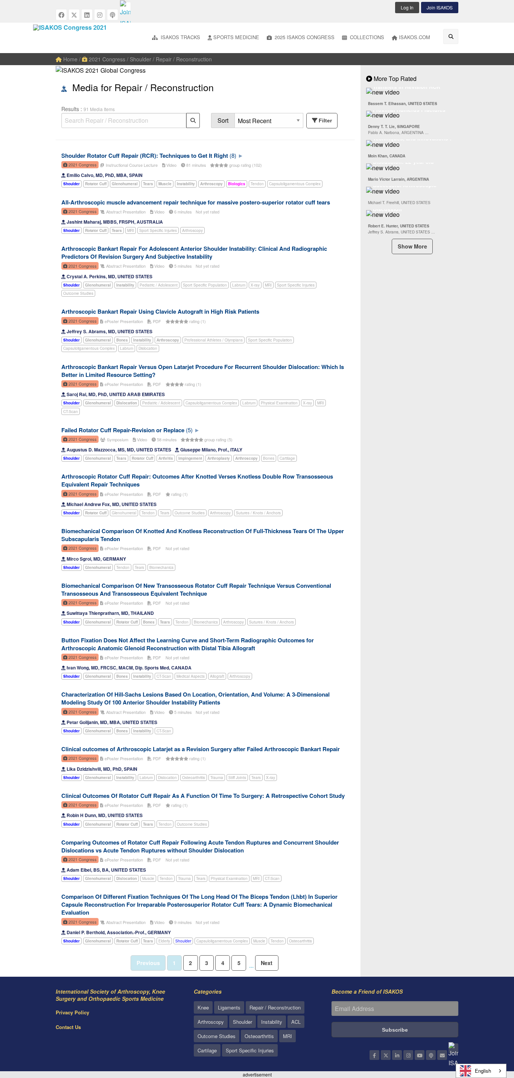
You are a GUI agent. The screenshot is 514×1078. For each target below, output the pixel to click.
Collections (366, 37)
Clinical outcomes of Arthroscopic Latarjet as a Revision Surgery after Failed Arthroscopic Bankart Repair (200, 749)
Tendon (257, 183)
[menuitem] (176, 38)
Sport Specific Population (205, 285)
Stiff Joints (237, 777)
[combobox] (481, 1071)
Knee (203, 1007)
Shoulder (183, 941)
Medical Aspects (190, 676)
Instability (271, 1021)
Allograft (217, 676)
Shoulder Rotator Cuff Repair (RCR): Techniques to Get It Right (144, 155)
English (483, 1070)
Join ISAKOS (440, 7)
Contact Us (68, 1027)
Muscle (148, 878)
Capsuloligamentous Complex (295, 183)
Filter (325, 120)
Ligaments (229, 1007)
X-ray (255, 285)
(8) (233, 155)
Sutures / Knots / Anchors (258, 512)
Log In (407, 7)
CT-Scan (70, 411)
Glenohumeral (124, 512)
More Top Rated (394, 78)
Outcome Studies (78, 293)
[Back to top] (489, 1031)
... (251, 965)
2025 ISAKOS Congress (304, 37)
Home (70, 59)
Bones (268, 458)
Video (170, 165)
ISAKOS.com (414, 37)
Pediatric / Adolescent (159, 285)
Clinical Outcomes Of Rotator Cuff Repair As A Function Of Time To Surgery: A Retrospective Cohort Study (203, 795)
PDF (156, 321)
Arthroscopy (192, 230)
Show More (412, 246)
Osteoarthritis (193, 777)
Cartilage (287, 458)
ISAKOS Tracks (179, 37)
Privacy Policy (72, 1012)
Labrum (238, 285)
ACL (296, 1021)
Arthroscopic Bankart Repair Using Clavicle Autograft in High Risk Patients (160, 311)
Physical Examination (279, 403)
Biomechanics (161, 567)
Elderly (164, 941)
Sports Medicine (236, 37)
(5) (189, 430)
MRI (130, 230)
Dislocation (147, 348)
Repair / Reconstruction (275, 1007)
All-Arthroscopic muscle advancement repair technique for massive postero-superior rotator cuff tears (195, 202)
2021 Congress (106, 59)
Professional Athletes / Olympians (213, 340)
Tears (164, 512)
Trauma (216, 777)
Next (266, 963)
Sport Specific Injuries (158, 230)
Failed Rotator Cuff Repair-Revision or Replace (122, 430)
